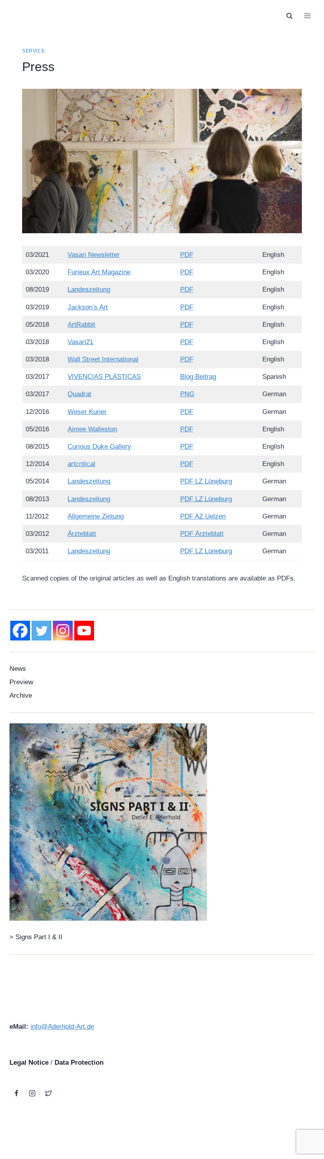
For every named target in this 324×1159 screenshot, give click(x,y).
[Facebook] (20, 630)
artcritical (81, 464)
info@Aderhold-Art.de (62, 1026)
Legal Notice (29, 1062)
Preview (21, 682)
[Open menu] (307, 15)
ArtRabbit (81, 324)
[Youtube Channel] (84, 630)
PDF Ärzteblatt (202, 533)
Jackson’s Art (88, 307)
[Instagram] (63, 630)
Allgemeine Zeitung (96, 516)
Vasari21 (80, 342)
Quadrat (79, 394)
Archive (20, 695)
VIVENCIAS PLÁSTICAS (104, 376)
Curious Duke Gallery (99, 446)
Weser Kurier (87, 412)
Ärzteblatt (82, 533)
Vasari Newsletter (94, 254)
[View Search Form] (289, 15)
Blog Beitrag (198, 376)
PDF (186, 254)
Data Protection (79, 1062)
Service (33, 51)
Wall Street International (103, 359)
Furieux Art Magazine (99, 272)
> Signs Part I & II (35, 937)
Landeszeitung (89, 289)
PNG (187, 394)
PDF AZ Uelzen (203, 516)
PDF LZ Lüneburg (206, 481)
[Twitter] (41, 630)
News (17, 668)
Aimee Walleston (92, 429)
